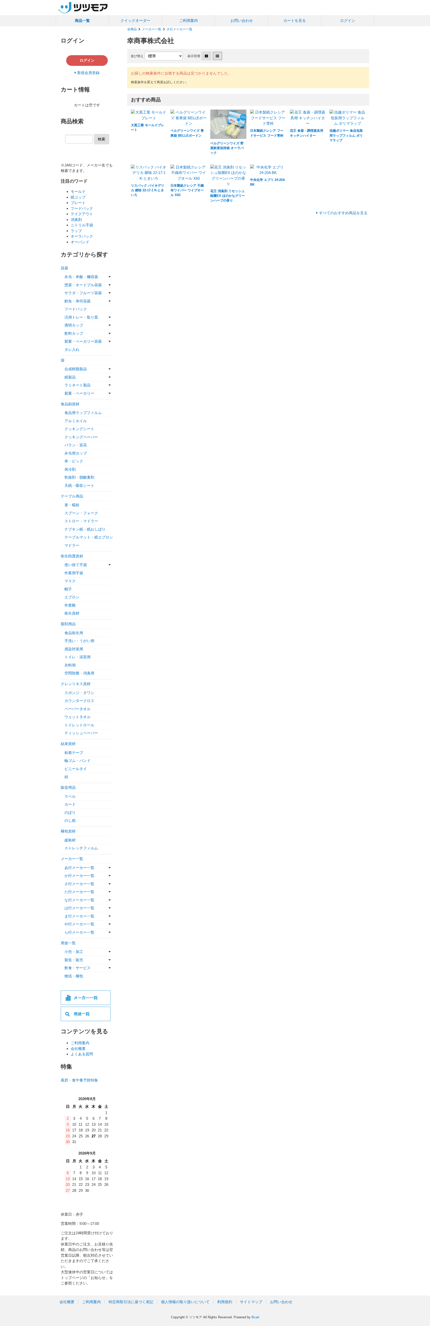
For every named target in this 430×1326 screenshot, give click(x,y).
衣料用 (70, 665)
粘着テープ (73, 752)
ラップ (76, 231)
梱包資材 (68, 831)
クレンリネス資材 (76, 684)
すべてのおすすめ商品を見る (343, 213)
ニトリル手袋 (82, 225)
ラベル (70, 796)
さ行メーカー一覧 (179, 29)
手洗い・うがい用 (79, 641)
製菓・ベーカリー (79, 393)
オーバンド (80, 242)
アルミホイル (75, 421)
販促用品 (68, 787)
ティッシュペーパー (81, 733)
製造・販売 (73, 960)
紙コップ (78, 197)
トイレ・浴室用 (77, 657)
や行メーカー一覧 (79, 924)
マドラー (71, 545)
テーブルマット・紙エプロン (88, 537)
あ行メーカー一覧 (79, 868)
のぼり (70, 812)
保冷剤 (70, 469)
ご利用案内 (188, 20)
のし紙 (70, 820)
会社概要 (78, 1048)
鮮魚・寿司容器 (77, 301)
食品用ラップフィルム (83, 413)
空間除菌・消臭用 (79, 673)
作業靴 (70, 605)
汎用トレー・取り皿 (81, 317)
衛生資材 (71, 613)
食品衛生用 (73, 633)
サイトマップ (251, 1302)
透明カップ (73, 325)
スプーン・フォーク (81, 513)
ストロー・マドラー (81, 521)
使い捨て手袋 (75, 565)
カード (70, 804)
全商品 (132, 29)
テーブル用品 (72, 496)
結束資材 (68, 744)
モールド (78, 191)
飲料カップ (73, 333)
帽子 (68, 589)
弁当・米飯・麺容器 (81, 277)
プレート (78, 203)
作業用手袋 (73, 573)
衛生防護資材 (72, 556)
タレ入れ (71, 349)
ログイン (347, 20)
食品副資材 (70, 404)
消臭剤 (76, 219)
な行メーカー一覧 (79, 900)
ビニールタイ (75, 769)
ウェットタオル (77, 717)
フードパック (82, 208)
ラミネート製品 (77, 385)
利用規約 (224, 1302)
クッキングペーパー (81, 437)
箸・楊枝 (71, 505)
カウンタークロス (79, 701)
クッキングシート (79, 429)
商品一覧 (82, 20)
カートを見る (294, 20)
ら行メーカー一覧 (79, 932)
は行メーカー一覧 (79, 908)
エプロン (71, 597)
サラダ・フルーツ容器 (83, 293)
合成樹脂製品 (75, 369)
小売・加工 (73, 952)
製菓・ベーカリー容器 (83, 341)
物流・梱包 (73, 976)
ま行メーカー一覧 (79, 916)
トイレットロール (79, 725)
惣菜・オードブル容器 (83, 285)
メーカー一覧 (151, 29)
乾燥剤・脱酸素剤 (79, 477)
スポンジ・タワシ (79, 693)
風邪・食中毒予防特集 (79, 1080)
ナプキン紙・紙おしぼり (85, 529)
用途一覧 (68, 943)
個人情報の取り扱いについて (185, 1302)
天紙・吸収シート (79, 485)
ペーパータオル (77, 709)
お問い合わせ (241, 20)
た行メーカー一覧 (79, 892)
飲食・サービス (77, 968)
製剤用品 (68, 624)
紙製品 (70, 377)
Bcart (255, 1317)
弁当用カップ (75, 453)
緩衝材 (70, 840)
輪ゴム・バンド (77, 760)
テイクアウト (82, 214)
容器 (64, 268)
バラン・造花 (75, 445)
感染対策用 (73, 649)
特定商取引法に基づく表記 (130, 1302)
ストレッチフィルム (81, 848)
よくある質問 (82, 1054)
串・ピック (73, 461)
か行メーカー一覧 (79, 875)
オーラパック (82, 236)
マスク (70, 581)
